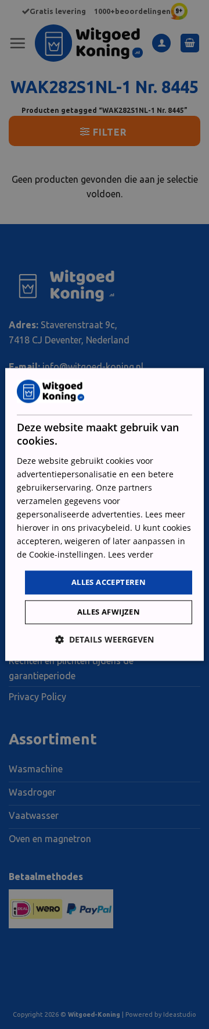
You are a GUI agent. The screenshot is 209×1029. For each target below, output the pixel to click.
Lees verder (130, 554)
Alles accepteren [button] (108, 582)
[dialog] (104, 514)
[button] (104, 640)
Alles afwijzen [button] (108, 612)
